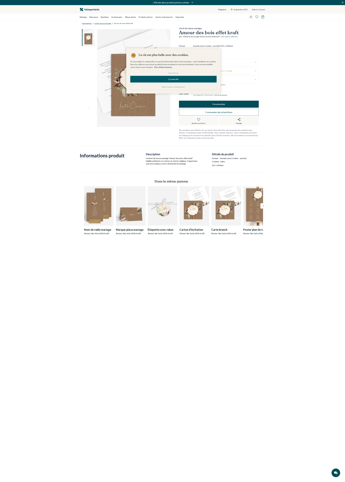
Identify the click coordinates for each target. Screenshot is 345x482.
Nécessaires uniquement (173, 87)
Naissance (93, 17)
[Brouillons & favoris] (256, 17)
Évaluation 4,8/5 (241, 9)
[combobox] (226, 62)
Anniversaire (116, 17)
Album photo (130, 17)
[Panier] (262, 17)
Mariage (83, 17)
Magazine (222, 9)
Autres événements (164, 17)
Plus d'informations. (163, 67)
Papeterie (179, 17)
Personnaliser (218, 104)
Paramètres (173, 73)
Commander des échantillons (218, 112)
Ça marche (173, 79)
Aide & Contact (258, 9)
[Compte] (251, 17)
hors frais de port (221, 95)
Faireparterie (87, 23)
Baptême (105, 17)
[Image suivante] (88, 107)
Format (182, 46)
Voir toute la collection (229, 37)
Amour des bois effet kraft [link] (123, 23)
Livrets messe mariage (102, 23)
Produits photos (146, 17)
